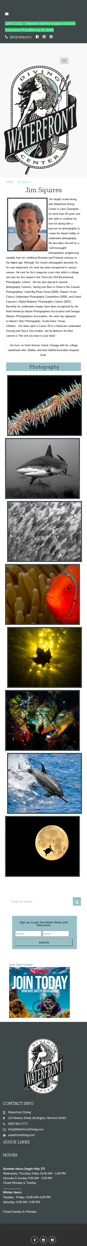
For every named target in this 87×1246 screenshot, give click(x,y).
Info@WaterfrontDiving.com (26, 1129)
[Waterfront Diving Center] (40, 120)
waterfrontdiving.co (20, 1135)
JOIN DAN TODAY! (21, 965)
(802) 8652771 (21, 37)
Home (9, 181)
